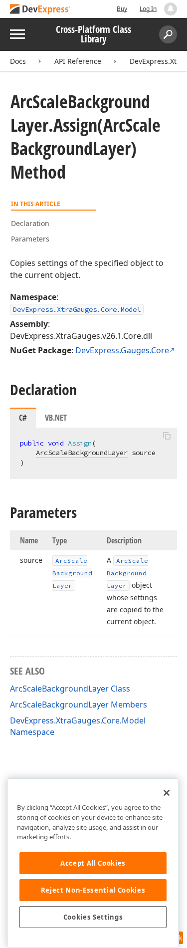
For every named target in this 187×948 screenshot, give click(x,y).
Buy (122, 8)
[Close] (167, 793)
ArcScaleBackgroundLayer (82, 452)
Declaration (30, 223)
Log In (148, 8)
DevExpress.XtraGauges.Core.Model (77, 309)
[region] (93, 863)
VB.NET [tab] (56, 417)
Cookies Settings (93, 917)
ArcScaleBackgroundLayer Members (78, 704)
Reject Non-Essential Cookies (93, 890)
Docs (18, 61)
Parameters (30, 238)
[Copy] (167, 436)
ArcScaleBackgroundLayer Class (70, 688)
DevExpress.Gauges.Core (122, 350)
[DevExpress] (40, 9)
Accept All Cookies (93, 863)
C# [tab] (23, 417)
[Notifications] (170, 8)
